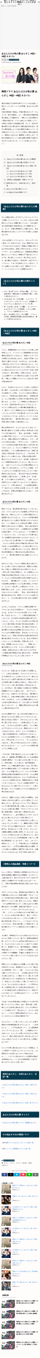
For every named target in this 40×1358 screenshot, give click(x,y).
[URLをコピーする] (35, 1174)
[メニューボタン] (1, 2)
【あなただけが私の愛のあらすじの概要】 (21, 159)
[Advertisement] (20, 28)
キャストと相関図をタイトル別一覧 (18, 1149)
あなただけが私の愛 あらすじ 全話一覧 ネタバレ (21, 1103)
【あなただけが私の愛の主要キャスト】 (20, 162)
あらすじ (6, 1163)
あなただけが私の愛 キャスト (16, 189)
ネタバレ (18, 1163)
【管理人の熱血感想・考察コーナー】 (19, 180)
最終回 (30, 1163)
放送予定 (24, 1163)
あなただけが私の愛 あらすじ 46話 (21, 171)
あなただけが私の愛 (14, 59)
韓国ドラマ (5, 1165)
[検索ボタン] (39, 2)
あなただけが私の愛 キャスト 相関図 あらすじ (20, 1123)
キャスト (12, 1163)
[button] (4, 1174)
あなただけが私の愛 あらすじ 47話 (21, 174)
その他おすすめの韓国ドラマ (16, 192)
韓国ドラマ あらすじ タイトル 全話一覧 (19, 1143)
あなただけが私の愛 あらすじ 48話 (21, 176)
